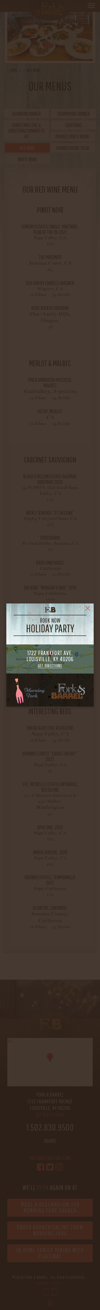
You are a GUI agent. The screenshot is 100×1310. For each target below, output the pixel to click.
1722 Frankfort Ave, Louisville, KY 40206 (50, 659)
